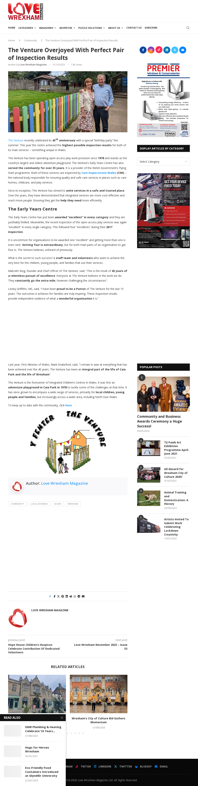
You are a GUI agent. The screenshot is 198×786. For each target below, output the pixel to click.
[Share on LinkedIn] (67, 596)
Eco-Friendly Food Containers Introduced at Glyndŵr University (41, 772)
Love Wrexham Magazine (33, 64)
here (68, 405)
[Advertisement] (119, 10)
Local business (39, 503)
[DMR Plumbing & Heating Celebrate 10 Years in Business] (12, 731)
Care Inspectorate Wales (98, 173)
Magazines (46, 28)
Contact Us (134, 27)
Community (30, 40)
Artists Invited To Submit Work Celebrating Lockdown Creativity (176, 526)
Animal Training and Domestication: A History (176, 498)
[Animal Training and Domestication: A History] (148, 498)
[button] (13, 704)
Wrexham (73, 503)
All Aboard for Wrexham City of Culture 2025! (176, 472)
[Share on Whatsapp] (75, 596)
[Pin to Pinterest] (62, 596)
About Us (114, 28)
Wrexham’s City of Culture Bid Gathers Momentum (98, 720)
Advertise (65, 28)
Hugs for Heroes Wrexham (37, 749)
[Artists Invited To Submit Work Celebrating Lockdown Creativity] (148, 525)
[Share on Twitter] (58, 596)
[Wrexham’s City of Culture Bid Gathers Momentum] (99, 694)
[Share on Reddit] (70, 596)
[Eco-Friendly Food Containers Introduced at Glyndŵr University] (12, 771)
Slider (57, 503)
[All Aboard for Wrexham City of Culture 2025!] (148, 475)
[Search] (188, 27)
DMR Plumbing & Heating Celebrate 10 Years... (43, 729)
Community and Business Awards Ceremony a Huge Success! (159, 421)
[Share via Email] (83, 596)
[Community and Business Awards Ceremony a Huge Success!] (163, 394)
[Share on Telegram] (79, 596)
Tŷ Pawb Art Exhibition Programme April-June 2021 (176, 448)
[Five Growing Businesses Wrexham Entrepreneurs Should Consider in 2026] (37, 694)
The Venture (15, 140)
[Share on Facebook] (54, 596)
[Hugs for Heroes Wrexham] (12, 751)
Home (11, 27)
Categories (25, 28)
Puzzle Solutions (90, 28)
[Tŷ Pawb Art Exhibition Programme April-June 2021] (148, 448)
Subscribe (151, 27)
